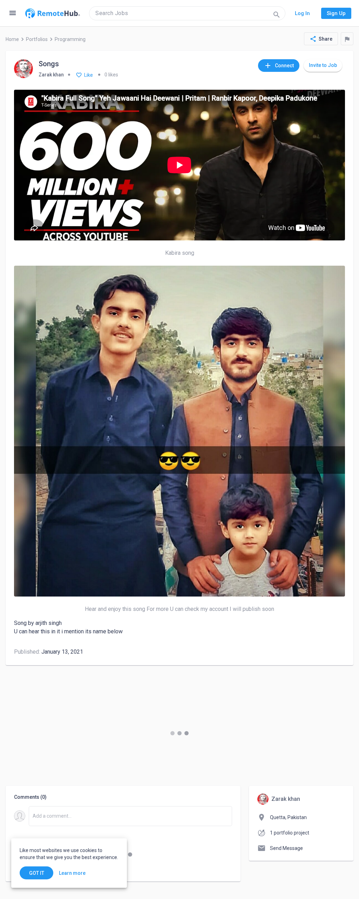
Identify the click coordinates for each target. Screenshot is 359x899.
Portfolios (37, 39)
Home (12, 39)
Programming (70, 39)
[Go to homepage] (52, 13)
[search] (187, 13)
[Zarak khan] (23, 69)
